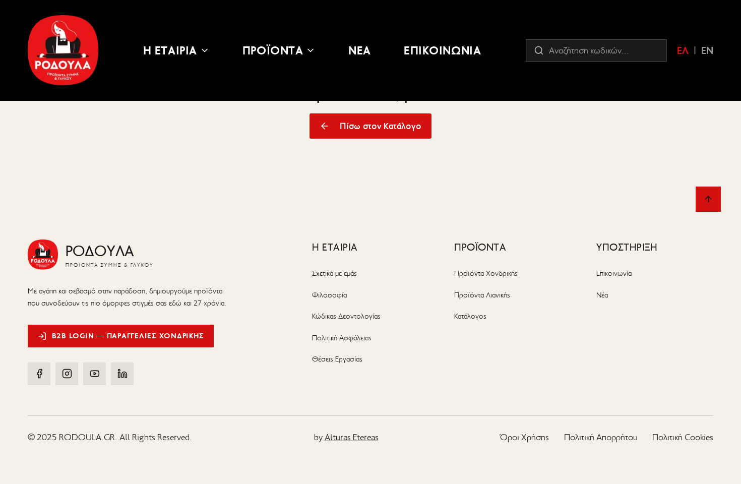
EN (707, 50)
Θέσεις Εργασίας (337, 359)
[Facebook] (39, 373)
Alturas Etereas (352, 437)
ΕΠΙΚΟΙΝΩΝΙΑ (442, 50)
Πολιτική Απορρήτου (600, 437)
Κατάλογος (470, 316)
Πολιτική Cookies (682, 437)
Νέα (602, 294)
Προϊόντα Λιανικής (482, 294)
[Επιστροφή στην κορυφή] (708, 199)
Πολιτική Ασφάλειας (342, 337)
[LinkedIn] (122, 373)
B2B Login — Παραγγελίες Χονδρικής (128, 335)
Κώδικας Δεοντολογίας (346, 316)
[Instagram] (66, 373)
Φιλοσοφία (329, 294)
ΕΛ (683, 50)
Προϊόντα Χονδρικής (486, 273)
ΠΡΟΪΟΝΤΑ (272, 50)
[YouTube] (94, 373)
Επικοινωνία (614, 273)
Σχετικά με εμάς (334, 273)
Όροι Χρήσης (524, 437)
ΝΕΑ (359, 50)
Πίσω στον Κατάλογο (380, 126)
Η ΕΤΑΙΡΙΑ (170, 50)
